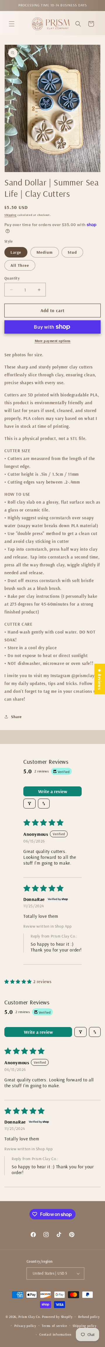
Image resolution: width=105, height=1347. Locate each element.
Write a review (52, 791)
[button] (11, 23)
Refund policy (88, 1317)
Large (15, 252)
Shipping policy (85, 1326)
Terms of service (54, 1326)
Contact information (55, 1334)
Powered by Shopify (57, 1317)
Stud (72, 252)
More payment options (53, 341)
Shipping (10, 215)
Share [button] (16, 716)
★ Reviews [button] (99, 678)
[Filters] (29, 803)
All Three (19, 265)
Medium (44, 252)
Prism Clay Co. (29, 1317)
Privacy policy (25, 1326)
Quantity (12, 278)
